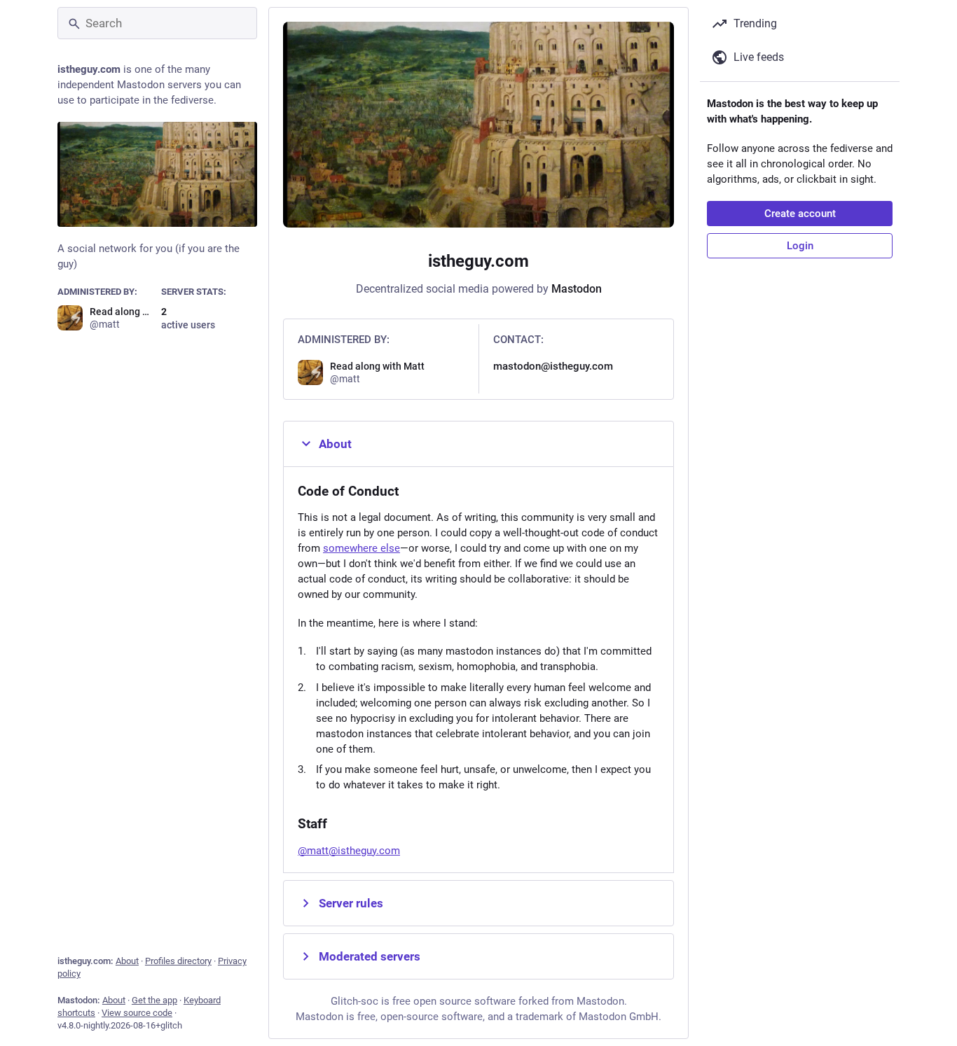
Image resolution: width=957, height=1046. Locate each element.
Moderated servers (369, 956)
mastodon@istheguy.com (553, 366)
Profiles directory (178, 961)
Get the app (154, 1000)
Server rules (351, 903)
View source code (137, 1012)
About (127, 961)
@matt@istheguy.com (349, 850)
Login (800, 245)
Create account (800, 213)
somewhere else (361, 548)
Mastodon (576, 288)
